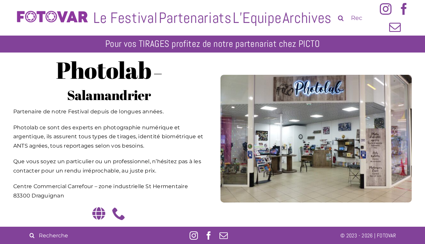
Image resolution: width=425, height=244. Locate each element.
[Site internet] (98, 213)
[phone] (119, 213)
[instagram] (385, 9)
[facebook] (404, 9)
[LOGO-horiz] (52, 4)
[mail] (395, 27)
